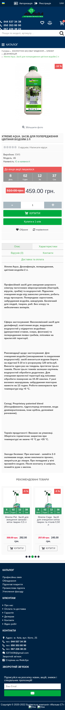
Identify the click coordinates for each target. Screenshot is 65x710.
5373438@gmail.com (17, 652)
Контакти (48, 252)
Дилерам (9, 616)
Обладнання (9, 580)
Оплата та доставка (15, 609)
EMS (17, 154)
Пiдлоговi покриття (12, 584)
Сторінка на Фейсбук (17, 660)
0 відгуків (23, 147)
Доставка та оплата (32, 259)
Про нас (8, 605)
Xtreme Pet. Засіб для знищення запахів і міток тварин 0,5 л (16, 520)
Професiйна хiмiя (12, 577)
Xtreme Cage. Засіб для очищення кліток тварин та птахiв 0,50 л (48, 521)
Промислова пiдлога (13, 588)
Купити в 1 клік (32, 221)
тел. (16, 641)
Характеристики (48, 246)
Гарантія (9, 612)
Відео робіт (10, 624)
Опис (17, 246)
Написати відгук (38, 147)
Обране (24, 229)
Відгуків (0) (17, 252)
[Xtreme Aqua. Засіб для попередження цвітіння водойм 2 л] (32, 93)
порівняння (42, 229)
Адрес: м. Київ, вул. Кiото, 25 (21, 637)
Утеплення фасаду (12, 591)
